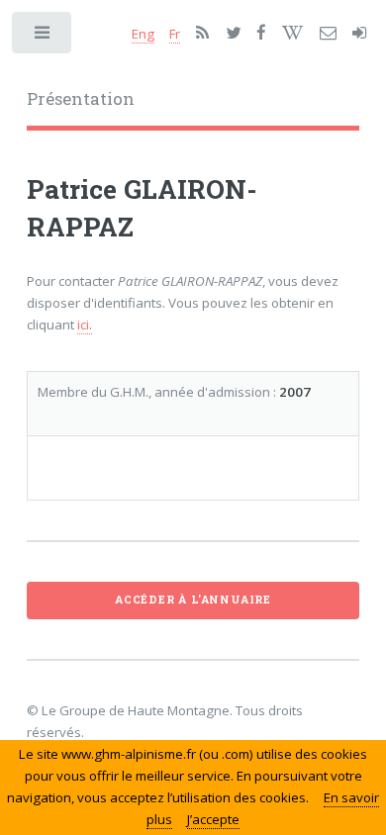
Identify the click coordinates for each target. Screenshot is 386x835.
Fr (174, 34)
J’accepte (213, 819)
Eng (143, 34)
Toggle (43, 37)
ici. (84, 324)
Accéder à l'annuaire (193, 599)
